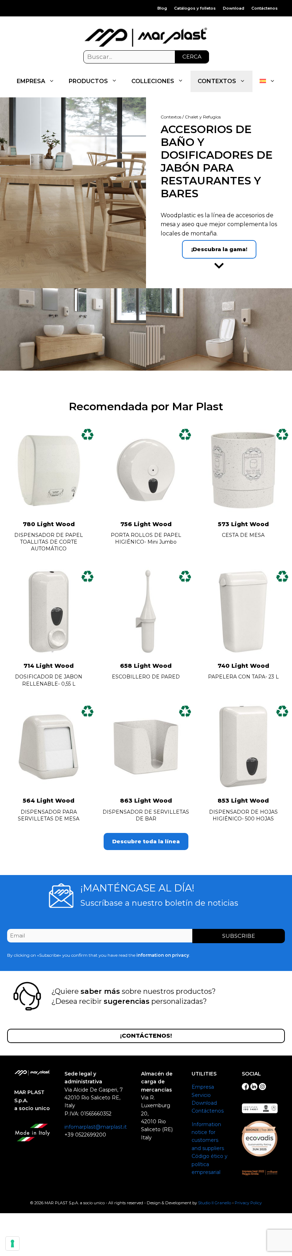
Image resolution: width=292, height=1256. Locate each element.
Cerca (192, 56)
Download (233, 8)
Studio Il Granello (214, 1202)
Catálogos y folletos (195, 8)
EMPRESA (31, 81)
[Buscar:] (146, 57)
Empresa (203, 1087)
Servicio (201, 1095)
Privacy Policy (248, 1202)
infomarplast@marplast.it (95, 1127)
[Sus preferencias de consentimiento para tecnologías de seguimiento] (12, 1243)
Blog (162, 8)
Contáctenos (264, 8)
